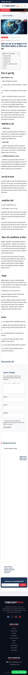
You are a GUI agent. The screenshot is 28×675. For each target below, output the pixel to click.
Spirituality (14, 650)
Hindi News (4, 37)
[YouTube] (20, 616)
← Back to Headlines (7, 15)
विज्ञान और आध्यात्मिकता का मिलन (10, 64)
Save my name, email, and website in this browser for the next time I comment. (13, 422)
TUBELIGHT (11, 5)
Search (22, 584)
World (14, 628)
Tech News (14, 635)
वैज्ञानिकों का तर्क (6, 58)
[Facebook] (8, 616)
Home (2, 40)
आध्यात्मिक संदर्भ (6, 62)
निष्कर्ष (4, 66)
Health (14, 640)
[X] (12, 616)
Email (5, 405)
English (14, 633)
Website (5, 413)
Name (5, 397)
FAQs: (4, 68)
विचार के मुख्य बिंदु (7, 56)
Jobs (14, 643)
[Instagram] (16, 616)
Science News (14, 645)
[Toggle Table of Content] (17, 53)
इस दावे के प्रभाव (7, 60)
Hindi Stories (14, 631)
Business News (14, 638)
